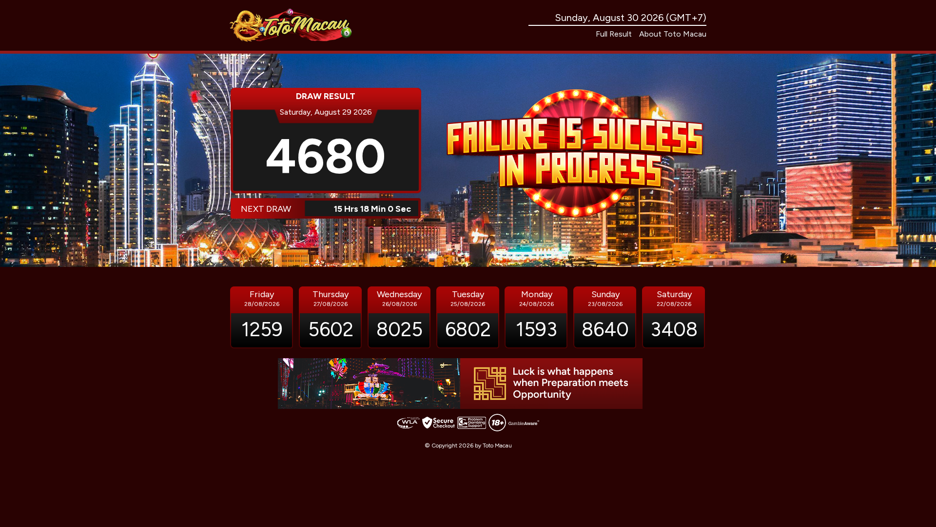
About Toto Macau (672, 34)
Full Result (614, 34)
